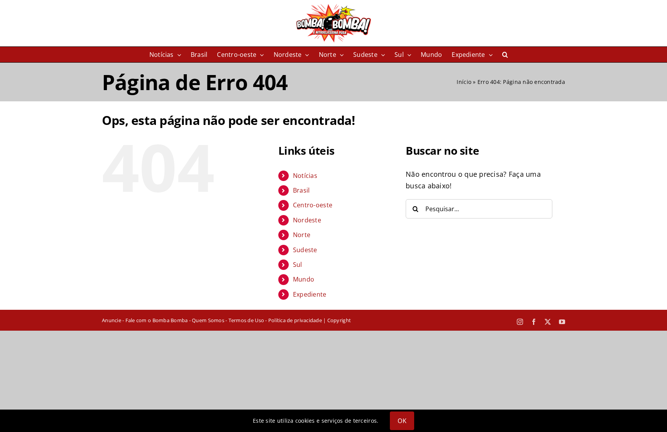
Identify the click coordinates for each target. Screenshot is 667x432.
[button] (505, 54)
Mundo (303, 279)
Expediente (310, 294)
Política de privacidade (295, 320)
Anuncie (111, 320)
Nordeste (307, 220)
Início (464, 81)
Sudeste (305, 250)
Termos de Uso (246, 320)
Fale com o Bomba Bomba (156, 320)
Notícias (305, 175)
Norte (301, 235)
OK (402, 421)
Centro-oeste (312, 205)
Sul (297, 264)
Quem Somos (208, 320)
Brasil (301, 190)
